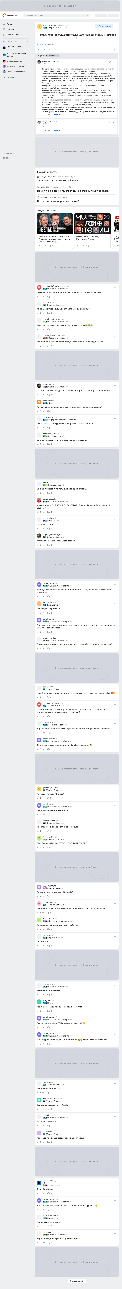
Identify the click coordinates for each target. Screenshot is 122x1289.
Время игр (53, 1218)
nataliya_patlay (46, 177)
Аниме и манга (54, 888)
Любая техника (58, 177)
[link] (55, 231)
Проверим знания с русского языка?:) (59, 201)
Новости (52, 521)
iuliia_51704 (45, 187)
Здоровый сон (54, 436)
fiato (42, 197)
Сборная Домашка (56, 28)
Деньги (51, 403)
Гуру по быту (54, 938)
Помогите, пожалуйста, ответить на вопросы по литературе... (73, 191)
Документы (52, 605)
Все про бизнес (54, 706)
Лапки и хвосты (55, 839)
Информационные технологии (62, 420)
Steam (51, 1003)
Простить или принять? (58, 921)
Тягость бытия (54, 1185)
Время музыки (50, 197)
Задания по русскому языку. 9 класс (58, 180)
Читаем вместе (55, 187)
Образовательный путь (58, 586)
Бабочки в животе (56, 725)
